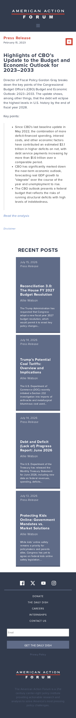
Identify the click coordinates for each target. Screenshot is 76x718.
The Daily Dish (38, 602)
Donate (38, 596)
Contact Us (38, 620)
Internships (37, 614)
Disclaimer (10, 228)
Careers (38, 608)
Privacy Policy (38, 654)
